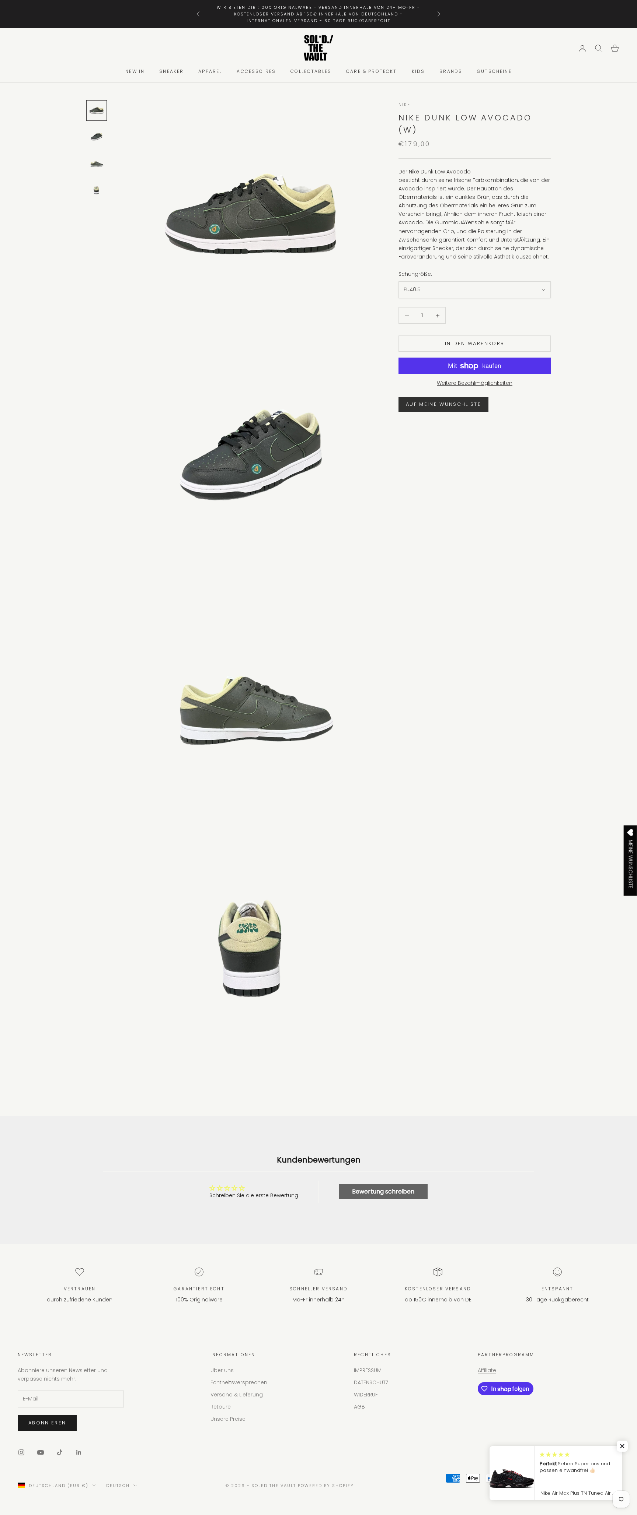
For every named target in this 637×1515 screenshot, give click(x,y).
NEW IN (135, 71)
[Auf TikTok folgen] (59, 1452)
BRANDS (450, 71)
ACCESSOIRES (256, 71)
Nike (404, 104)
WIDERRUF (366, 1394)
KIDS (418, 71)
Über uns (222, 1370)
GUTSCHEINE (494, 71)
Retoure (220, 1406)
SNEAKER (171, 71)
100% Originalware (199, 1299)
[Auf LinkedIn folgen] (79, 1452)
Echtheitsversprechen (238, 1382)
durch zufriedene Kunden (79, 1299)
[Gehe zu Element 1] (96, 110)
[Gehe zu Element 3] (96, 163)
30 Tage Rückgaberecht (557, 1299)
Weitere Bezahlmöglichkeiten (474, 383)
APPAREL (210, 71)
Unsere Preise (228, 1419)
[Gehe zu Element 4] (96, 190)
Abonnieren (47, 1422)
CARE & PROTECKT (371, 71)
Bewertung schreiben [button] (383, 1191)
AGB (359, 1406)
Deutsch (118, 1485)
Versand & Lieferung (236, 1394)
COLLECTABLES (310, 71)
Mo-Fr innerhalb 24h (318, 1299)
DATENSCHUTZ (371, 1382)
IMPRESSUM (368, 1370)
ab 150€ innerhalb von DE (438, 1299)
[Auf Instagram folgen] (21, 1452)
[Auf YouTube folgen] (40, 1452)
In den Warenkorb (474, 343)
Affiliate (487, 1370)
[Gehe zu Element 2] (96, 137)
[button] (622, 1446)
